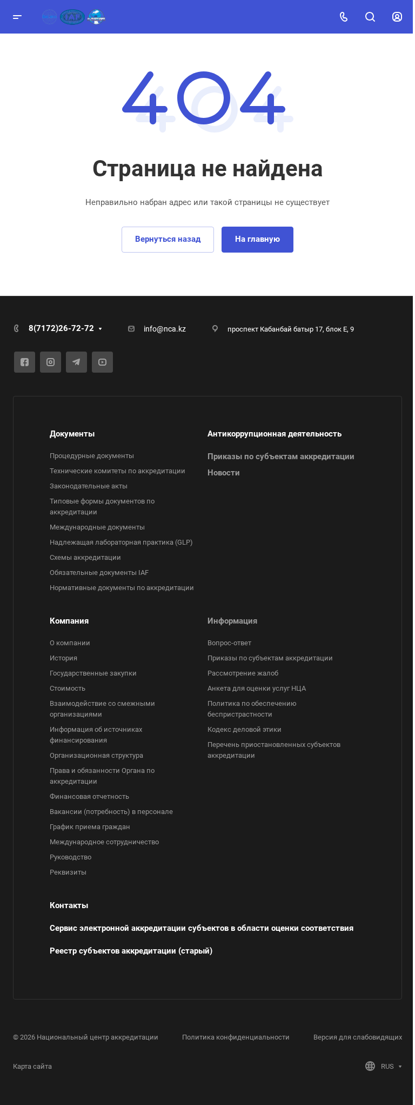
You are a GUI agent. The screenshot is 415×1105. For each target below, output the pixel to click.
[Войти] (397, 17)
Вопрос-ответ (229, 643)
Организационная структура (96, 755)
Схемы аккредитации (85, 557)
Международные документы (97, 527)
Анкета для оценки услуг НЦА (257, 688)
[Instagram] (50, 362)
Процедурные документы (92, 456)
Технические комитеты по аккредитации (117, 471)
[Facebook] (24, 362)
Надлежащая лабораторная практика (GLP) (121, 542)
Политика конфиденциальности (236, 1037)
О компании (70, 643)
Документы (72, 434)
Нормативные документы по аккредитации (122, 588)
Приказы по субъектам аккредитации (281, 456)
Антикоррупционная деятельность (275, 434)
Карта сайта (32, 1066)
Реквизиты (68, 872)
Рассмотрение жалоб (243, 673)
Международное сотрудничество (104, 842)
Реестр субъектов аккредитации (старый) (131, 951)
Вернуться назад (167, 239)
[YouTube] (102, 362)
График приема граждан (90, 827)
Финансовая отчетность (89, 796)
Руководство (70, 857)
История (63, 658)
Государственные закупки (93, 673)
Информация (232, 621)
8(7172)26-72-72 (61, 328)
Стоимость (67, 688)
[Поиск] (370, 17)
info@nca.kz (165, 329)
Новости (224, 473)
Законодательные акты (89, 486)
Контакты (69, 905)
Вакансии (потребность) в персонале (111, 812)
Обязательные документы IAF (99, 572)
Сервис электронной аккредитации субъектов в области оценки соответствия (201, 928)
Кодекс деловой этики (245, 729)
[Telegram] (76, 362)
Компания (69, 621)
